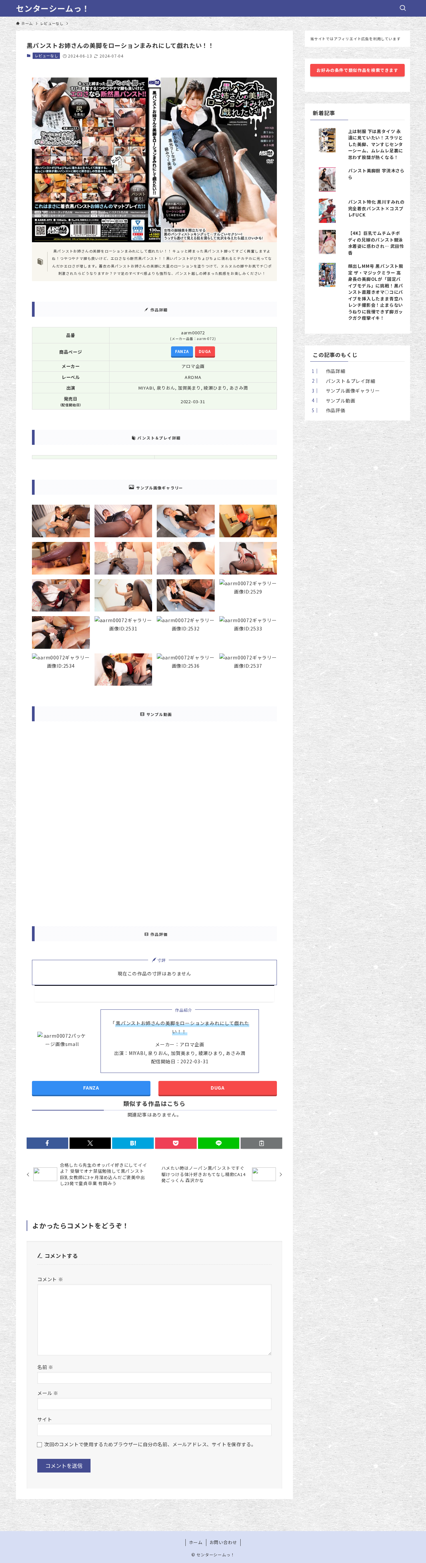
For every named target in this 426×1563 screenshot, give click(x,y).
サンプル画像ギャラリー (350, 390)
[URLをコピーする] (261, 1143)
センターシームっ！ (53, 8)
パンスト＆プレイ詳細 (347, 381)
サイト (44, 1419)
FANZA (182, 351)
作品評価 (332, 410)
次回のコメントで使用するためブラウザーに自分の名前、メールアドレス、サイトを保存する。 (150, 1444)
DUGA (205, 351)
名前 (45, 1366)
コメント (50, 1279)
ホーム (196, 1542)
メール (47, 1392)
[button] (47, 1143)
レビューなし (46, 55)
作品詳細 (332, 371)
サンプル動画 (337, 400)
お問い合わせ (223, 1542)
